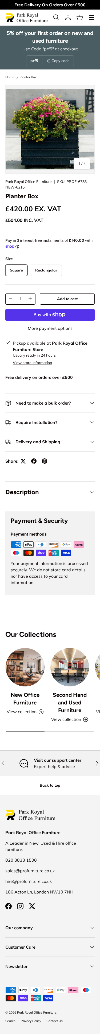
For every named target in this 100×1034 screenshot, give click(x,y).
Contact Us (54, 1021)
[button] (80, 17)
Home (9, 77)
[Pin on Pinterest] (44, 461)
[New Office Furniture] (25, 667)
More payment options (50, 328)
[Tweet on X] (23, 461)
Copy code (60, 60)
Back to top (50, 785)
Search (10, 1021)
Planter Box (28, 77)
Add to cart (67, 298)
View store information (32, 362)
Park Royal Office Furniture (28, 181)
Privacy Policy (31, 1021)
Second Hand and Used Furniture (70, 702)
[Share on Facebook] (34, 461)
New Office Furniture (25, 698)
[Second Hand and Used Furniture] (69, 667)
